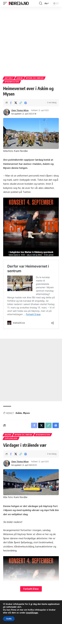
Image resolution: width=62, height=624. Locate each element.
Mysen (26, 413)
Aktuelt (9, 78)
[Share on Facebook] (11, 102)
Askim (20, 78)
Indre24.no (19, 3)
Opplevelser (11, 438)
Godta (8, 618)
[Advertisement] (31, 40)
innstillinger (32, 612)
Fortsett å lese (31, 588)
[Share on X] (16, 102)
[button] (6, 3)
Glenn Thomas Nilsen (20, 110)
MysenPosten (12, 82)
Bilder (8, 435)
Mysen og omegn (34, 78)
